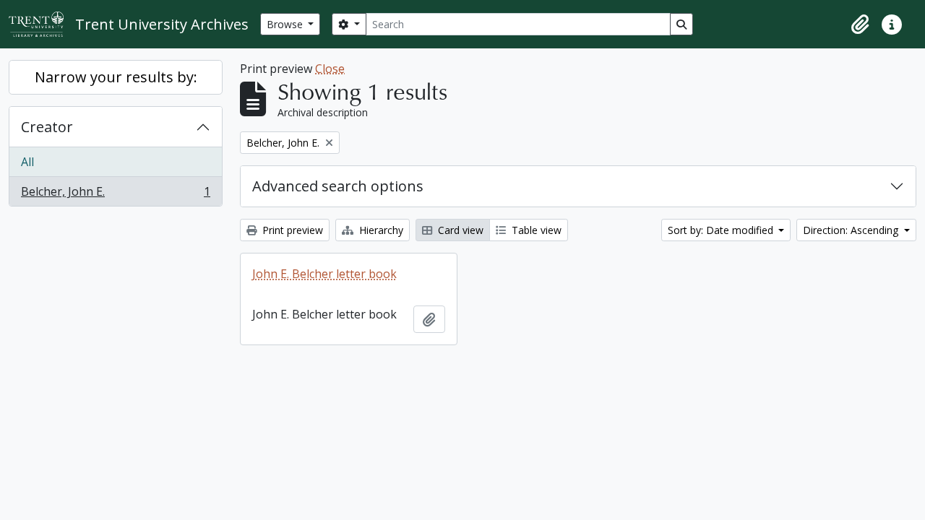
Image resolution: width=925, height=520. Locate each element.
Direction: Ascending (852, 230)
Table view (535, 230)
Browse (286, 24)
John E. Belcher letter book (324, 274)
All (27, 162)
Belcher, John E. (115, 194)
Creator (47, 126)
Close (330, 69)
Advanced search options (337, 186)
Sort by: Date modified (722, 230)
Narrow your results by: (116, 77)
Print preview (291, 230)
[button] (860, 24)
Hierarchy (379, 230)
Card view (459, 230)
